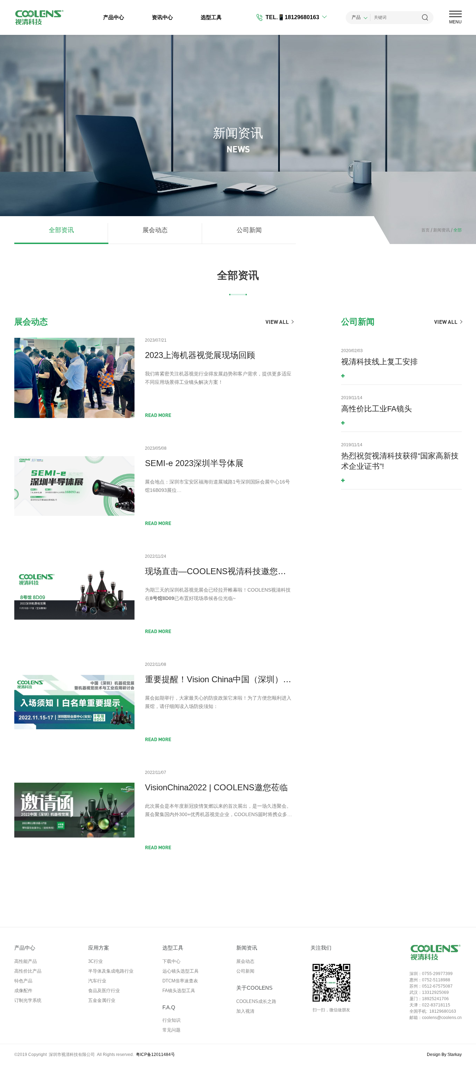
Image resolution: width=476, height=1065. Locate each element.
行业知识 (171, 1020)
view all (277, 322)
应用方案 (98, 948)
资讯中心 (162, 17)
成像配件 (23, 990)
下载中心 (171, 961)
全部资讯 (61, 230)
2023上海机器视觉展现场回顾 (200, 355)
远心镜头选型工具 (180, 971)
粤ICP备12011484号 (155, 1054)
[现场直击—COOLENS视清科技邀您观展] (74, 594)
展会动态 (155, 230)
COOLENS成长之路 (256, 1001)
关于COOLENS (254, 988)
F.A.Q (168, 1007)
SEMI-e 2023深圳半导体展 (194, 463)
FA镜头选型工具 (178, 990)
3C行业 (95, 961)
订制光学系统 (27, 1000)
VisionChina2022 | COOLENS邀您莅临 (216, 787)
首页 (425, 230)
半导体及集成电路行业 (110, 971)
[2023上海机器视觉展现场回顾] (74, 378)
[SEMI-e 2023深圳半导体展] (74, 486)
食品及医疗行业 (104, 990)
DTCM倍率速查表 (180, 980)
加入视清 (245, 1011)
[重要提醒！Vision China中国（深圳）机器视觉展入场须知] (74, 702)
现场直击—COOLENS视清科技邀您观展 (219, 571)
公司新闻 (249, 230)
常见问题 (171, 1030)
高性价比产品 (27, 971)
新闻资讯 (440, 230)
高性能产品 (25, 961)
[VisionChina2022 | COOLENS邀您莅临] (74, 810)
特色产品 (23, 980)
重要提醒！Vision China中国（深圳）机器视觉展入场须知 (219, 679)
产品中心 (113, 17)
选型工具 (211, 17)
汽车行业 (97, 980)
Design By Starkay (444, 1054)
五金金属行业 (101, 1000)
